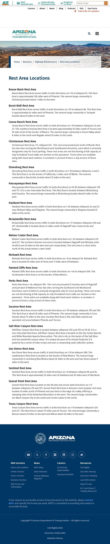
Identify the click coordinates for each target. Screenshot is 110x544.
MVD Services (18, 463)
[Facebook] (46, 454)
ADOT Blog (38, 467)
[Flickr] (55, 454)
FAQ (81, 8)
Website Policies (55, 538)
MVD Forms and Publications (17, 485)
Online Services (17, 472)
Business (27, 62)
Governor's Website (88, 476)
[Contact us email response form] (81, 454)
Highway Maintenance (46, 62)
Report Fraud (86, 484)
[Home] (19, 34)
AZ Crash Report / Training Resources (88, 489)
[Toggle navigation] (101, 33)
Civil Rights (85, 467)
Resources (85, 463)
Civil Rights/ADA (55, 528)
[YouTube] (28, 454)
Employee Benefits (65, 474)
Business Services (18, 480)
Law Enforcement (87, 480)
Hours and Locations (19, 467)
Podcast (71, 8)
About (42, 8)
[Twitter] (37, 454)
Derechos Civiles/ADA (55, 533)
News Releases (40, 472)
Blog (61, 8)
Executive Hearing (88, 472)
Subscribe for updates (88, 11)
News (52, 8)
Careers (31, 8)
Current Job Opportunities (63, 468)
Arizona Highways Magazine (41, 477)
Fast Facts (92, 8)
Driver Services (17, 476)
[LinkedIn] (64, 454)
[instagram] (72, 454)
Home (17, 62)
